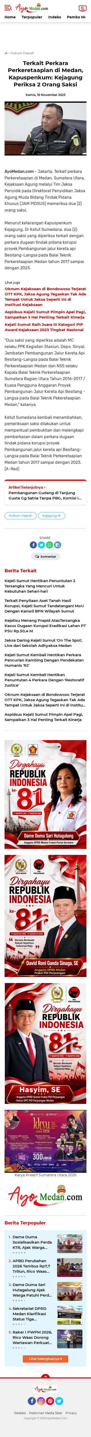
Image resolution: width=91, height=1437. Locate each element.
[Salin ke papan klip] (57, 544)
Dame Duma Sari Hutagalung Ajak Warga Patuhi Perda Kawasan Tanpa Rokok (32, 1290)
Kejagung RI (51, 516)
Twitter (61, 1407)
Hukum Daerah (20, 516)
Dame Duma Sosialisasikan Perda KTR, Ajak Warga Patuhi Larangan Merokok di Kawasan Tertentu (32, 1242)
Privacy (71, 1413)
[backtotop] (45, 1378)
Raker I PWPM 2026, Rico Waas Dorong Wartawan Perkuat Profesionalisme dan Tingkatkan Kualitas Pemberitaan (32, 1337)
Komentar (48, 556)
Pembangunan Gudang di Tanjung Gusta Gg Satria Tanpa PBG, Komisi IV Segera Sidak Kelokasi (45, 495)
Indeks (54, 17)
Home (10, 17)
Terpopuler (32, 17)
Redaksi (20, 1413)
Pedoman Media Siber (45, 1413)
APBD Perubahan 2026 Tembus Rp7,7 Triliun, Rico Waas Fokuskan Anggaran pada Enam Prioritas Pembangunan (32, 1266)
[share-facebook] (33, 544)
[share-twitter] (41, 544)
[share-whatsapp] (49, 544)
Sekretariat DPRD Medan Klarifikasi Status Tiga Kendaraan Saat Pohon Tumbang (29, 1314)
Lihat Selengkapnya (44, 1359)
